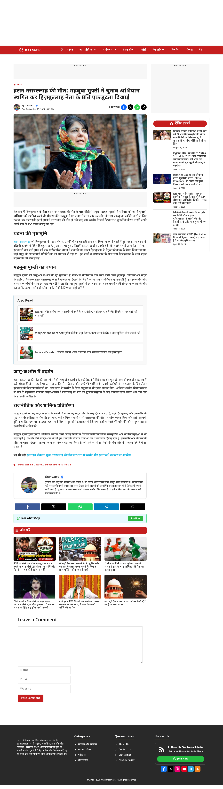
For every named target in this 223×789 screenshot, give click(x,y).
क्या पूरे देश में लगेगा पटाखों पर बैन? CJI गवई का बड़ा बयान (125, 603)
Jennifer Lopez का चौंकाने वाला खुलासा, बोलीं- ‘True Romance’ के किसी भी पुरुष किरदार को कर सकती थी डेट (188, 180)
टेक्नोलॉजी (128, 50)
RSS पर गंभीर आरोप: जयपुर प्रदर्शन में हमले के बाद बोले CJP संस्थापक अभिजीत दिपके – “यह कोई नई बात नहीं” (35, 567)
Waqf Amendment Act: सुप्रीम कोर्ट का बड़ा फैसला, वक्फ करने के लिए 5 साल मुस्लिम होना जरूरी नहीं (87, 333)
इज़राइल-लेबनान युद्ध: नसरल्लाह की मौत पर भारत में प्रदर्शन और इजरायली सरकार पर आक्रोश (79, 455)
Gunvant (29, 105)
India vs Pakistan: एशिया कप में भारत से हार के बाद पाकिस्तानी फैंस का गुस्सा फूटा (78, 352)
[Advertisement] (98, 23)
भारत (70, 50)
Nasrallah (66, 464)
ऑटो (143, 50)
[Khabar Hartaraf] (30, 50)
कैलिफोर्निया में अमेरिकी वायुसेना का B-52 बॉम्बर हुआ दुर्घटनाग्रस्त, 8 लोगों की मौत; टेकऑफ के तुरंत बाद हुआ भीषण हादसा (190, 219)
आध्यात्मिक (86, 50)
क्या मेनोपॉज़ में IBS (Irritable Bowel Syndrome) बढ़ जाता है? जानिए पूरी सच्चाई (189, 238)
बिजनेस (175, 50)
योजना (189, 50)
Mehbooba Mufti (51, 464)
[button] (200, 50)
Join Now (135, 518)
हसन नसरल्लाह (22, 242)
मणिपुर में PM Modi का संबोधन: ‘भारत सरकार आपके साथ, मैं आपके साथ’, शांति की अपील (79, 605)
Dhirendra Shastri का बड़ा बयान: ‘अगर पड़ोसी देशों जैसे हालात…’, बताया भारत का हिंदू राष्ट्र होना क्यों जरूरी (34, 605)
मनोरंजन (107, 50)
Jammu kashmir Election (29, 464)
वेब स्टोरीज (158, 50)
